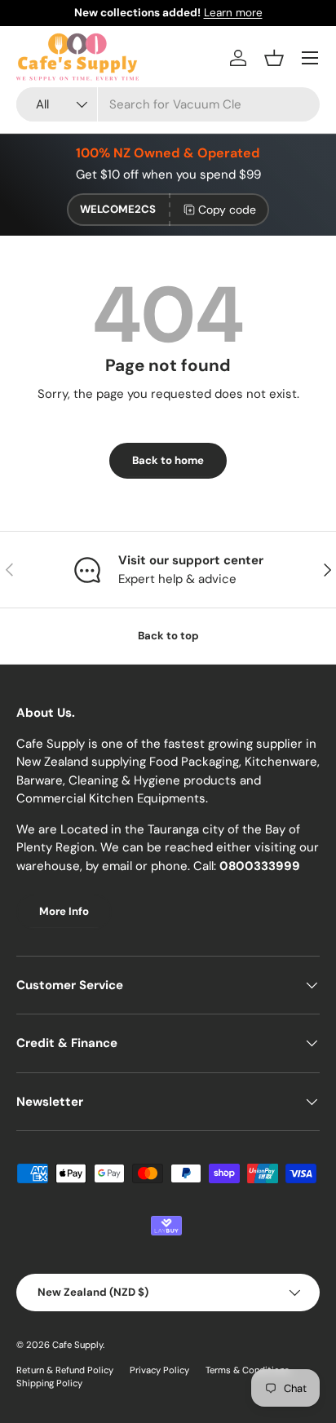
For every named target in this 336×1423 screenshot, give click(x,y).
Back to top (168, 636)
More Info (64, 911)
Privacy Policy (159, 1370)
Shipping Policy (49, 1383)
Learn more (233, 13)
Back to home (168, 460)
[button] (274, 58)
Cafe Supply (77, 1344)
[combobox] (168, 104)
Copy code (227, 209)
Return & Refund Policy (64, 1370)
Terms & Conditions (248, 1370)
